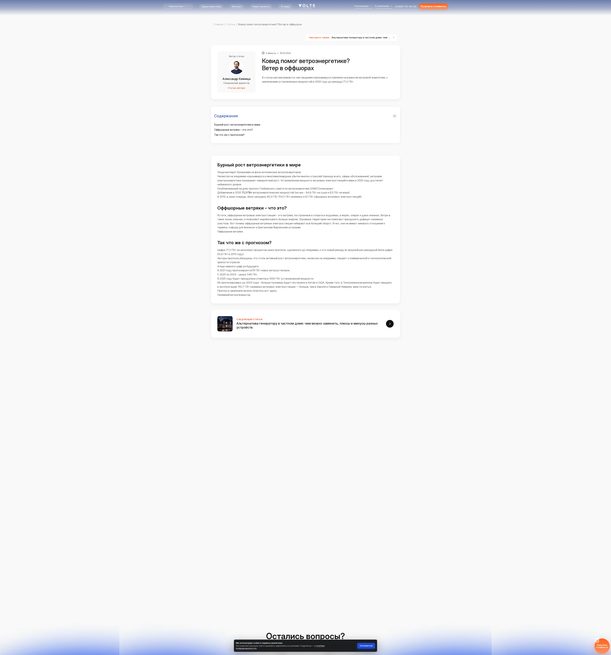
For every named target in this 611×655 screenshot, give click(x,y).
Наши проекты (261, 6)
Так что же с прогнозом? (229, 134)
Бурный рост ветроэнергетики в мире (237, 124)
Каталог (237, 6)
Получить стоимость (433, 6)
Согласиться (366, 645)
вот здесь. (270, 290)
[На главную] (307, 6)
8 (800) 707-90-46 (405, 6)
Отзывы (285, 6)
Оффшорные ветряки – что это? (233, 129)
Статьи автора (236, 88)
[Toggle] (394, 116)
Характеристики (211, 6)
